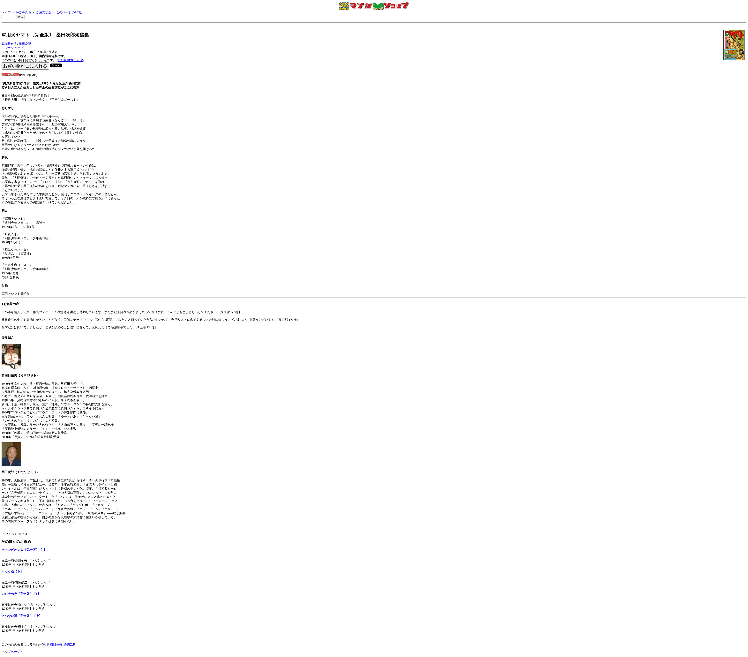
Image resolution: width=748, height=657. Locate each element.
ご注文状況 (43, 12)
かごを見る (23, 12)
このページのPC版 (69, 12)
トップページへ (12, 651)
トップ (6, 12)
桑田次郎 (25, 43)
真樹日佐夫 (9, 43)
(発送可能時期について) (70, 60)
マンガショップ (12, 47)
